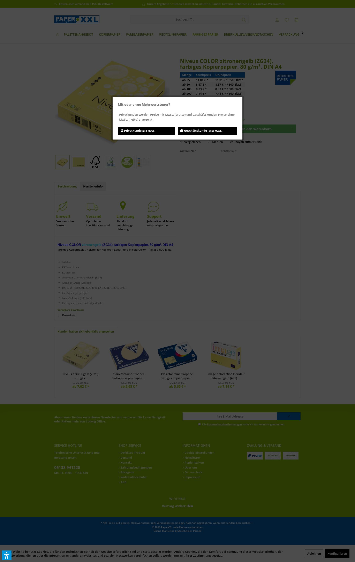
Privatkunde (139, 131)
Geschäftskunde (202, 131)
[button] (7, 555)
